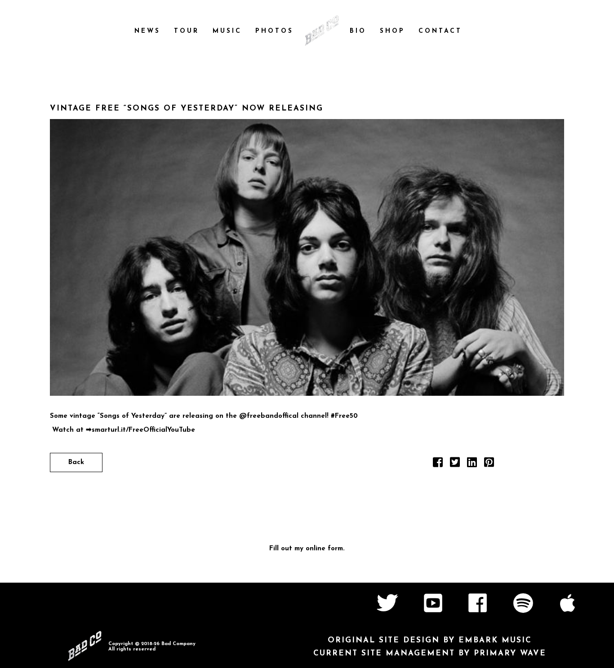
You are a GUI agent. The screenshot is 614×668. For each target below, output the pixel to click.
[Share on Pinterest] (489, 464)
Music (227, 31)
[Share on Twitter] (454, 464)
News (147, 31)
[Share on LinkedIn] (472, 464)
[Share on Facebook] (437, 464)
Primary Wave (510, 653)
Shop (392, 31)
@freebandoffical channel (283, 416)
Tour (186, 31)
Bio (358, 31)
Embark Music (495, 640)
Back (76, 462)
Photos (274, 31)
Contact (440, 31)
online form (324, 548)
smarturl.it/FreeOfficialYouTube (143, 430)
